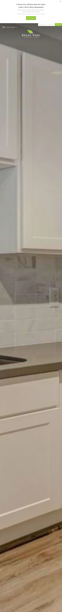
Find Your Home (10, 27)
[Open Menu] (3, 27)
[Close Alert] (60, 2)
